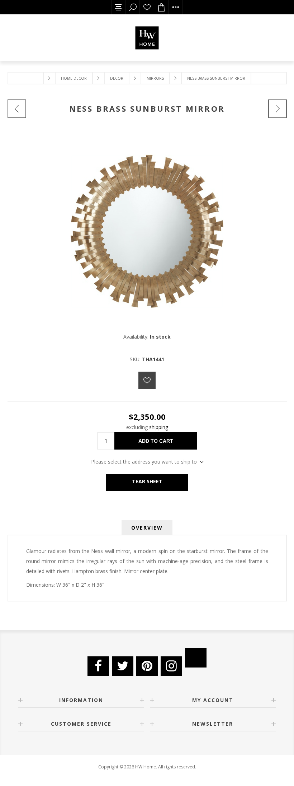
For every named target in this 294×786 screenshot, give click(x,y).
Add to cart (155, 441)
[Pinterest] (147, 666)
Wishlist (147, 7)
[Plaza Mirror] (17, 108)
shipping (158, 427)
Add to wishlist (147, 380)
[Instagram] (171, 666)
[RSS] (196, 658)
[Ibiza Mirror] (277, 108)
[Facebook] (98, 666)
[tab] (147, 527)
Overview (147, 527)
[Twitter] (122, 666)
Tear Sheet (147, 481)
